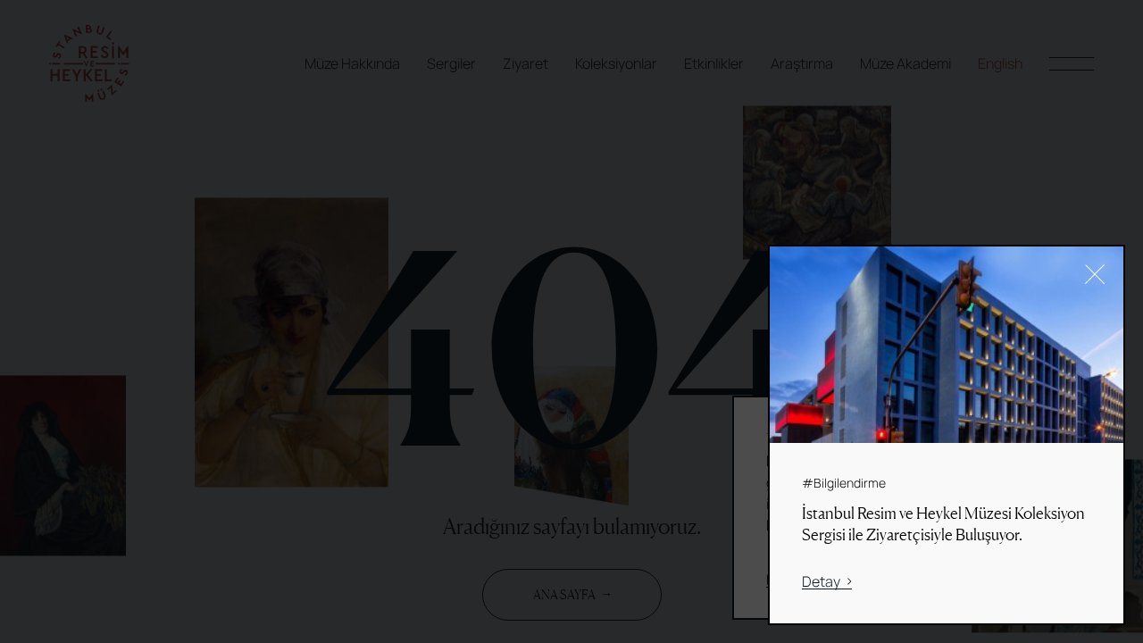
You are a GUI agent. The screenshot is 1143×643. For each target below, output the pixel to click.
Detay (821, 581)
